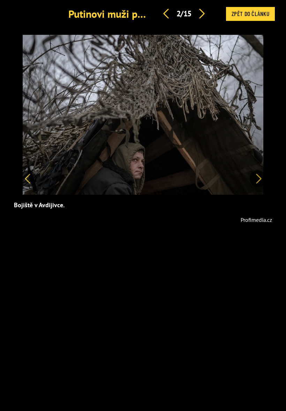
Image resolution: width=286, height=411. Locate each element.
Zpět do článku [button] (250, 13)
